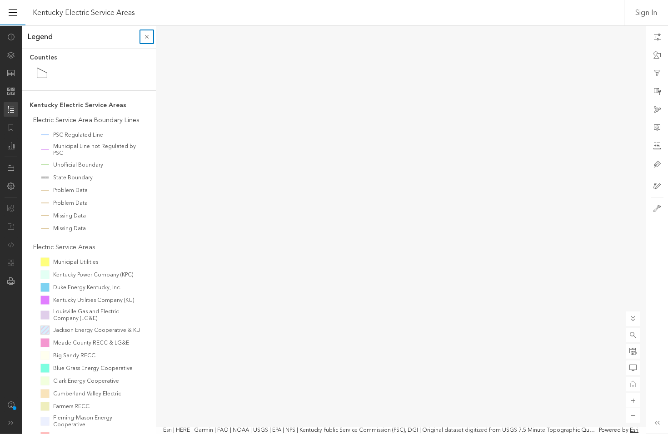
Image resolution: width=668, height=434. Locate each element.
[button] (633, 335)
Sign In (646, 12)
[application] (334, 229)
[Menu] (12, 12)
